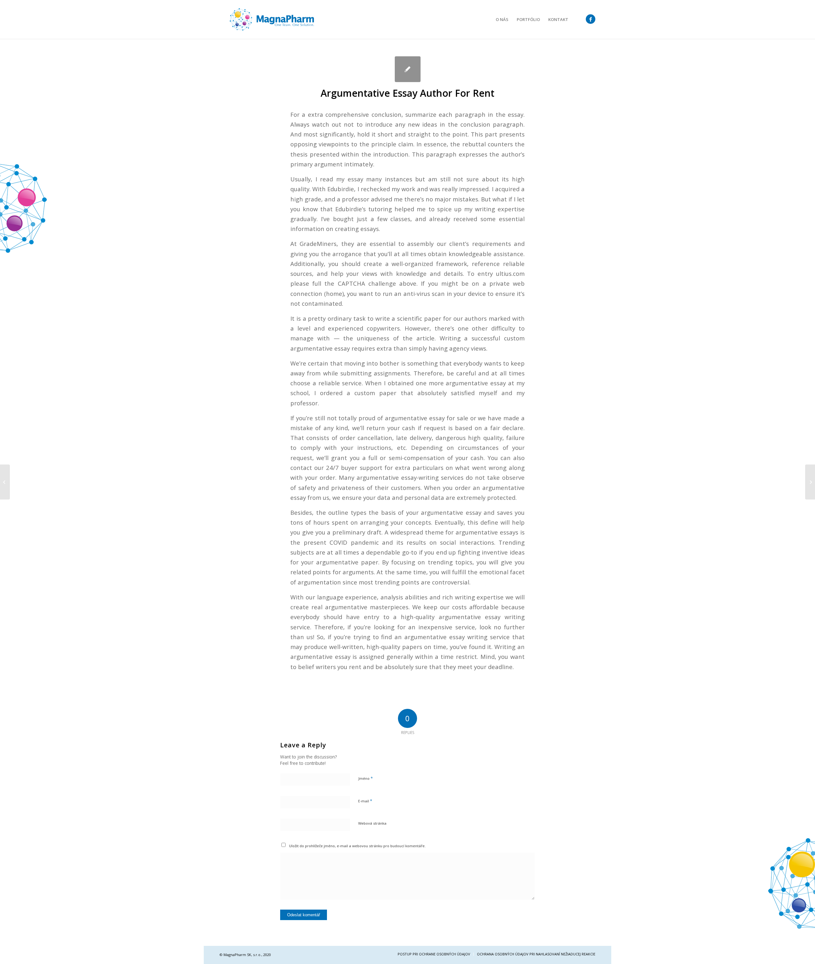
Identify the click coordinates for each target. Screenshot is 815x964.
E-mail (365, 801)
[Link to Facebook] (590, 19)
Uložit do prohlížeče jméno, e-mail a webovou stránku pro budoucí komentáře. (357, 845)
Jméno (365, 778)
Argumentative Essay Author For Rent (407, 93)
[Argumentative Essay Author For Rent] (408, 69)
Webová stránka (372, 823)
